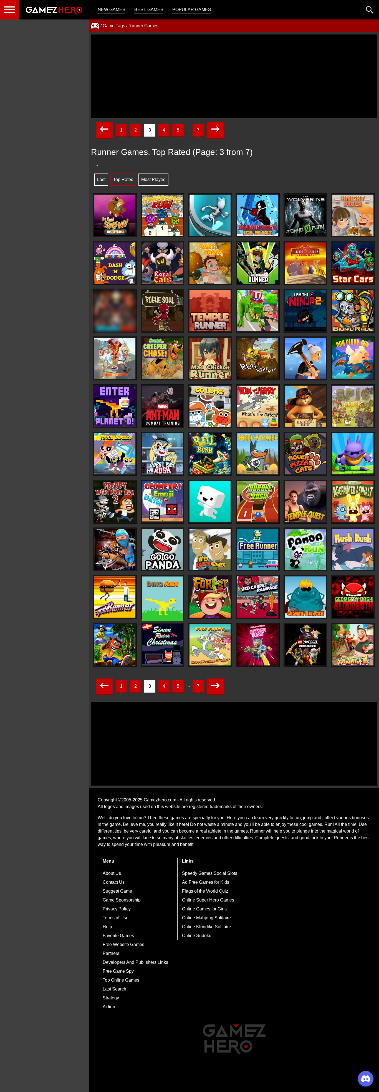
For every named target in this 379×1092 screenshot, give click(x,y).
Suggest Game (117, 891)
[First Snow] (210, 263)
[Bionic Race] (353, 310)
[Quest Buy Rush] (162, 454)
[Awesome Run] (162, 215)
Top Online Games (121, 980)
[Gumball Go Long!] (210, 406)
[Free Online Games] (95, 26)
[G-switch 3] (210, 215)
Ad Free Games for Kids (205, 882)
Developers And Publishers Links (135, 962)
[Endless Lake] (210, 501)
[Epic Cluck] (353, 406)
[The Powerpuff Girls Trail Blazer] (115, 454)
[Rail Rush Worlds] (210, 454)
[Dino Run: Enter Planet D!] (115, 406)
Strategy (111, 998)
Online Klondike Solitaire (206, 926)
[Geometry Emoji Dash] (162, 501)
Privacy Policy (117, 909)
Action (109, 1006)
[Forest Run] (210, 597)
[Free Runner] (257, 549)
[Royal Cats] (162, 263)
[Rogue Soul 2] (162, 310)
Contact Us (114, 882)
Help (107, 926)
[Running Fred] (115, 310)
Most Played (153, 179)
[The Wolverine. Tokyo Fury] (305, 215)
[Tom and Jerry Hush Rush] (353, 549)
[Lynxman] (353, 454)
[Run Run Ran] (257, 358)
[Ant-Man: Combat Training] (162, 406)
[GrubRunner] (115, 597)
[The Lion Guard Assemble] (305, 263)
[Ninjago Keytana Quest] (257, 645)
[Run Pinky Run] (353, 358)
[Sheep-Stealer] (257, 454)
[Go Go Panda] (162, 549)
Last (101, 179)
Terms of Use (115, 917)
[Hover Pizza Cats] (305, 454)
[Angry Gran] (305, 358)
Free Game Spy (118, 971)
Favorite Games (118, 935)
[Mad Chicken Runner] (210, 358)
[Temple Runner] (210, 310)
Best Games (148, 9)
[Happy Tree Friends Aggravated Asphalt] (353, 501)
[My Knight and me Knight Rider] (353, 215)
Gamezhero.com (160, 800)
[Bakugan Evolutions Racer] (115, 358)
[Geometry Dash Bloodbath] (353, 597)
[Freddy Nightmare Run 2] (115, 501)
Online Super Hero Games (208, 900)
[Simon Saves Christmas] (162, 645)
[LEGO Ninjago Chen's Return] (305, 645)
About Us (112, 873)
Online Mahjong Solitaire (206, 917)
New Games (111, 9)
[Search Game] (369, 11)
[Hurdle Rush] (257, 501)
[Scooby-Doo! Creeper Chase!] (162, 358)
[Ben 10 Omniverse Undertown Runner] (257, 263)
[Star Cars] (353, 263)
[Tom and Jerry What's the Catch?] (257, 406)
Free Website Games (123, 944)
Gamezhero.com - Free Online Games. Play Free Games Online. (54, 9)
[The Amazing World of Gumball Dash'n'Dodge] (115, 263)
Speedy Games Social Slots (209, 873)
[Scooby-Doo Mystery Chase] (115, 215)
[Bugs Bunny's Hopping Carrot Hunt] (210, 645)
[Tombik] (353, 645)
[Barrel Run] (305, 406)
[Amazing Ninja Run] (115, 549)
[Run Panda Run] (305, 549)
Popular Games (191, 9)
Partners (111, 953)
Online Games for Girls (204, 909)
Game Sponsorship (122, 900)
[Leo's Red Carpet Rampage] (257, 597)
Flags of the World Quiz (205, 891)
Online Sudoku (196, 935)
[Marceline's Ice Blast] (257, 215)
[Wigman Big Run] (305, 597)
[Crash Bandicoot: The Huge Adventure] (115, 645)
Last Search (114, 989)
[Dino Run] (162, 598)
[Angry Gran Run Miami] (257, 310)
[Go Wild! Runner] (210, 549)
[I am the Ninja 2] (305, 310)
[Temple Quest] (305, 501)
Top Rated (123, 179)
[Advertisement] (234, 76)
